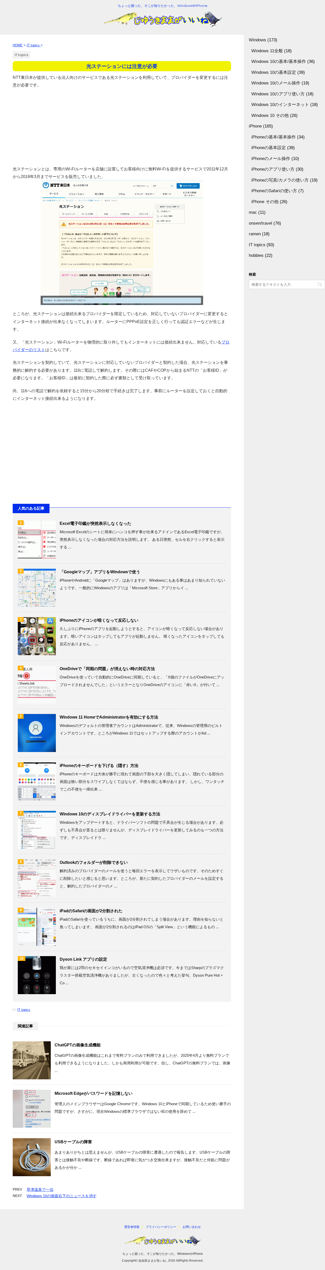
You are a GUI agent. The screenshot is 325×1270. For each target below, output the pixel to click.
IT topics (23, 1010)
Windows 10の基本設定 (273, 72)
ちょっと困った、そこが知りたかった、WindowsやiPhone (162, 1254)
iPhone (255, 126)
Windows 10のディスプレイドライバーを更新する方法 (110, 814)
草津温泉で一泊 (40, 1189)
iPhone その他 (265, 201)
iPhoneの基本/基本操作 (273, 137)
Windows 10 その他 (270, 115)
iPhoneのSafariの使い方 (274, 190)
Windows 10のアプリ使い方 (278, 94)
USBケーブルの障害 (73, 1142)
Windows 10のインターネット (280, 104)
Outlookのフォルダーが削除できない (94, 862)
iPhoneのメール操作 (270, 158)
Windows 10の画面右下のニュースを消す (61, 1196)
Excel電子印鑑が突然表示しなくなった (95, 523)
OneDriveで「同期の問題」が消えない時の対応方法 (107, 669)
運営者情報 (131, 1227)
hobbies (256, 255)
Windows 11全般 (267, 50)
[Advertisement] (122, 124)
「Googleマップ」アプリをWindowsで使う (100, 572)
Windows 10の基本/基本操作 (278, 61)
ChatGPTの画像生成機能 (78, 1045)
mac (253, 212)
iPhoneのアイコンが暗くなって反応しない (99, 620)
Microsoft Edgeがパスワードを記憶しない (94, 1093)
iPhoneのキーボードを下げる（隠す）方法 (99, 765)
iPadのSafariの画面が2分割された (91, 911)
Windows (257, 40)
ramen (255, 233)
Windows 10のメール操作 (275, 83)
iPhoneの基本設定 (268, 147)
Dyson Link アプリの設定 (83, 959)
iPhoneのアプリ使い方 (273, 169)
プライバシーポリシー (161, 1227)
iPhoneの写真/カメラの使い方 (280, 180)
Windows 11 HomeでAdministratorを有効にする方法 (109, 717)
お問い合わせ (192, 1227)
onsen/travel (260, 223)
